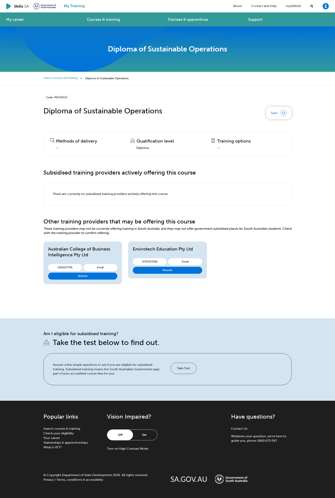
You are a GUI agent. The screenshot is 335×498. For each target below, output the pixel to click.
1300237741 (65, 267)
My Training (74, 5)
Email (100, 267)
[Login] (325, 6)
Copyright (54, 475)
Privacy (48, 479)
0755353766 (149, 261)
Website (83, 276)
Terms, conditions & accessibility (79, 479)
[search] (311, 6)
